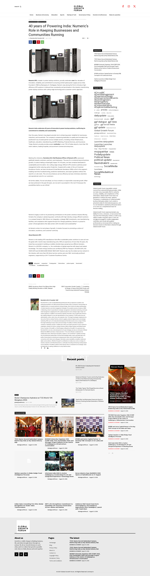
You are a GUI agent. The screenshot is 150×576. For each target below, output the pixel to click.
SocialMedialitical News (42, 265)
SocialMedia (32, 265)
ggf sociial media (108, 124)
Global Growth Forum (104, 130)
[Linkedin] (48, 348)
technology (97, 176)
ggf (112, 119)
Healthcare (96, 136)
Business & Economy (38, 19)
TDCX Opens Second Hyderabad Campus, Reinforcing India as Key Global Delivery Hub (106, 54)
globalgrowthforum (100, 133)
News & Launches (42, 21)
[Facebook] (123, 6)
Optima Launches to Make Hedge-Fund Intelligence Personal (105, 79)
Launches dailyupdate (104, 141)
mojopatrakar (112, 149)
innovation (104, 139)
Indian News (112, 136)
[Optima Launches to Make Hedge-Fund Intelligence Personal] (29, 461)
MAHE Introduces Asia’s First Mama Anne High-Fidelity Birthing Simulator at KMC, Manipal (42, 287)
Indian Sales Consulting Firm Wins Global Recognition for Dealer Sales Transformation (29, 505)
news (111, 152)
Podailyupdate (52, 263)
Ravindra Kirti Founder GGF (37, 38)
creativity (103, 112)
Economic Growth (98, 119)
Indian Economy (104, 136)
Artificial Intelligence (113, 110)
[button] (18, 6)
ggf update (99, 127)
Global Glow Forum (111, 127)
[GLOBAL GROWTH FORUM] (75, 6)
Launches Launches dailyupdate (103, 145)
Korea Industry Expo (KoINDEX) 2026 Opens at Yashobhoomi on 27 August (88, 474)
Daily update (111, 116)
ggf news (112, 122)
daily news (109, 112)
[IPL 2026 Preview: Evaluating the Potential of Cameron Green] (67, 369)
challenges (97, 113)
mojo (95, 149)
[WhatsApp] (42, 42)
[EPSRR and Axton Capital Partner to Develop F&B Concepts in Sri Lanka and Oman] (89, 427)
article (98, 110)
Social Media (98, 169)
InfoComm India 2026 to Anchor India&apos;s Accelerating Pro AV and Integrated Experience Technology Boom (59, 474)
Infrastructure (97, 139)
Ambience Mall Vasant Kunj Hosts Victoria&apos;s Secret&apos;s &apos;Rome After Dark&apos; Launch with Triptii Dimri (88, 506)
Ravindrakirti (79, 263)
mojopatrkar (44, 263)
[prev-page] (109, 453)
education (106, 119)
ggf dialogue (100, 122)
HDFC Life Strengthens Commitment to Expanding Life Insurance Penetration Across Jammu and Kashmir (59, 505)
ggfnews (96, 124)
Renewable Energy (98, 166)
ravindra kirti (113, 163)
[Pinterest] (38, 42)
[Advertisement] (59, 152)
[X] (134, 6)
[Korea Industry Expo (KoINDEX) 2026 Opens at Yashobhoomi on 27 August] (89, 461)
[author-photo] (16, 445)
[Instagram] (128, 6)
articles (104, 110)
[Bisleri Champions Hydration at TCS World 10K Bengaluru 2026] (36, 380)
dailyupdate (37, 263)
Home (30, 19)
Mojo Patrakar (103, 149)
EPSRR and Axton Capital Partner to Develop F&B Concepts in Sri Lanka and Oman (107, 74)
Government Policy (111, 133)
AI (94, 110)
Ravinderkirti (116, 160)
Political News (61, 263)
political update (70, 263)
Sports (16, 395)
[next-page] (112, 453)
